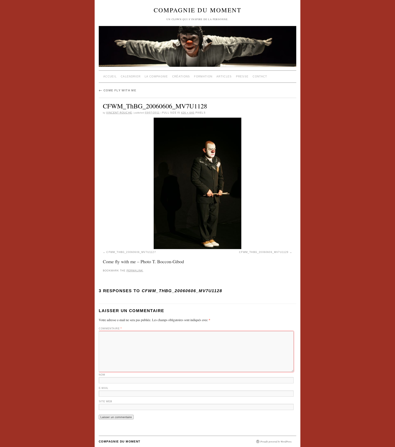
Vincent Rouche (119, 112)
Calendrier (131, 76)
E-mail (103, 388)
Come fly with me (117, 90)
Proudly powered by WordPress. (276, 441)
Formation (203, 76)
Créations (181, 76)
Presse (242, 76)
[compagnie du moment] (197, 36)
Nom (102, 374)
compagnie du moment (197, 10)
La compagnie (156, 76)
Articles (224, 76)
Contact (260, 76)
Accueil (110, 76)
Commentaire (110, 328)
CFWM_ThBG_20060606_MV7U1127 (131, 252)
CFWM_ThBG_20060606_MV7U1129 (263, 252)
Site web (105, 401)
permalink (135, 270)
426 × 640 (188, 112)
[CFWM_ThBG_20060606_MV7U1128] (197, 183)
